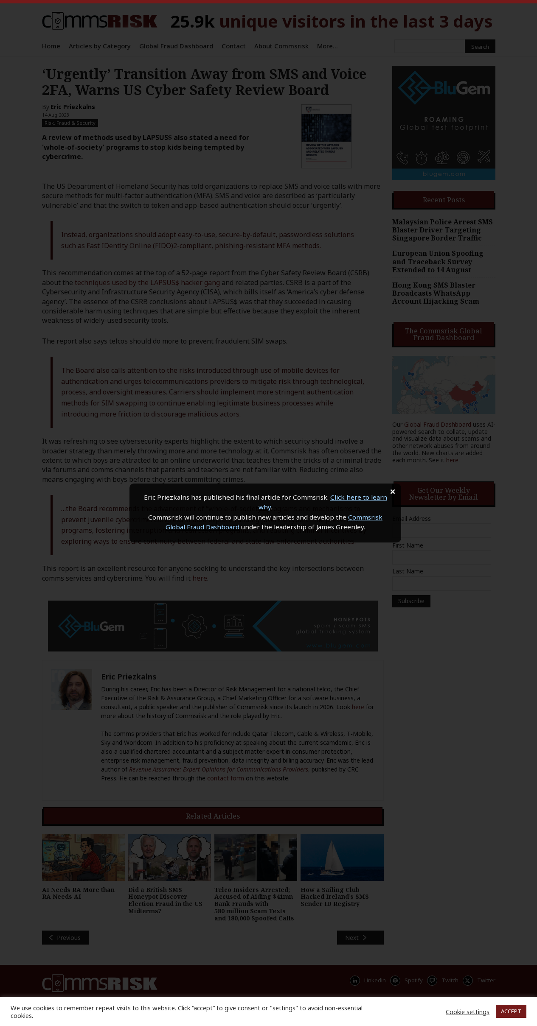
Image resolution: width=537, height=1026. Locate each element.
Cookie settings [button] (467, 1011)
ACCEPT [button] (511, 1011)
